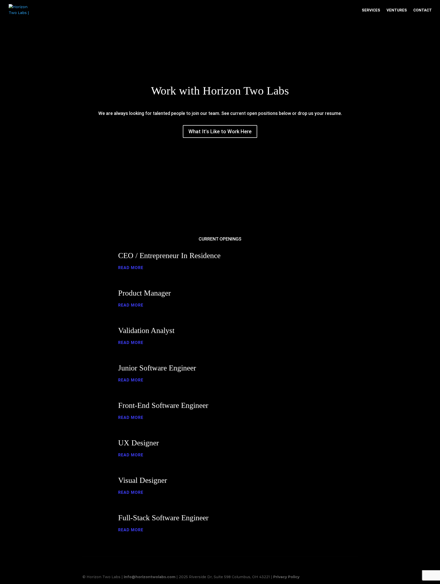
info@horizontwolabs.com (149, 577)
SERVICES (371, 10)
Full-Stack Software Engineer (163, 517)
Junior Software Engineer (157, 368)
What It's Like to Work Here (220, 131)
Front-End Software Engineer (163, 405)
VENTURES (397, 10)
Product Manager (144, 293)
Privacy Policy (286, 577)
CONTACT (422, 10)
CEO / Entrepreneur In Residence (169, 255)
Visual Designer (142, 480)
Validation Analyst (146, 330)
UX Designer (138, 443)
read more (130, 267)
